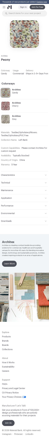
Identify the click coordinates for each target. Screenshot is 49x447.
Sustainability (8, 367)
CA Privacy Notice (10, 393)
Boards (5, 345)
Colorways (8, 83)
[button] (4, 7)
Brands (5, 341)
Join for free (37, 7)
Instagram (6, 434)
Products (6, 337)
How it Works (8, 363)
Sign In (23, 7)
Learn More (9, 264)
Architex (4, 56)
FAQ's (4, 384)
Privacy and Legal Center (13, 388)
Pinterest (18, 434)
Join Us (8, 423)
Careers (5, 371)
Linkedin (29, 434)
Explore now (42, 2)
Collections (7, 349)
